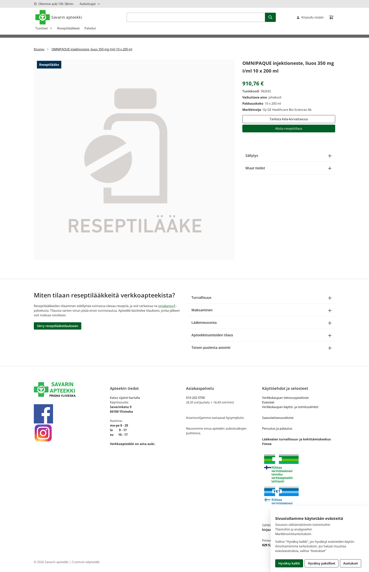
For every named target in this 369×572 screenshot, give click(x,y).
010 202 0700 (195, 398)
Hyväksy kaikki (289, 563)
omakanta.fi (166, 306)
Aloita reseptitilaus (288, 128)
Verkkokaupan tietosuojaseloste (285, 398)
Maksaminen (202, 310)
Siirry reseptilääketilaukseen (57, 326)
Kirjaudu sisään (312, 17)
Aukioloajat (88, 4)
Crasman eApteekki (86, 562)
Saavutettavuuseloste (277, 418)
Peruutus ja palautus (277, 428)
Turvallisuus (201, 297)
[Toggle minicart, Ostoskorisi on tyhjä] (331, 17)
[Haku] (270, 17)
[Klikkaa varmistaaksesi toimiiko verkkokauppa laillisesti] (298, 484)
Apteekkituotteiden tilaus (212, 335)
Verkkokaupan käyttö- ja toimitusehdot (290, 407)
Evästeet (268, 402)
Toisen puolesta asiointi (210, 347)
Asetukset (350, 563)
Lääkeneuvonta (204, 322)
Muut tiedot (255, 168)
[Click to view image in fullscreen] (134, 159)
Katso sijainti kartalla (125, 398)
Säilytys (251, 155)
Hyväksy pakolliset (321, 563)
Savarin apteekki (66, 17)
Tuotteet (41, 28)
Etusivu (39, 49)
